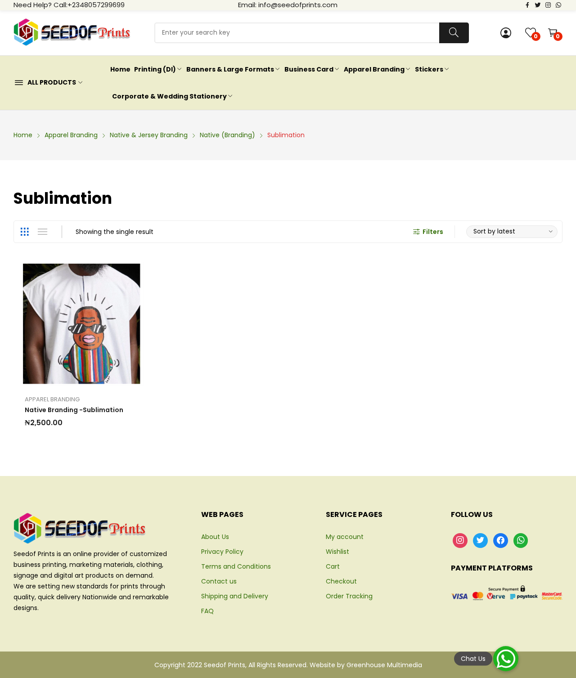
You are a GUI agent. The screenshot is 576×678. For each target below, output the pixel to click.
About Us (215, 536)
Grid (24, 231)
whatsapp (558, 4)
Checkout (341, 581)
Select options (51, 324)
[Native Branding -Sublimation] (82, 324)
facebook (527, 4)
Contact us (219, 581)
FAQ (207, 610)
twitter (538, 4)
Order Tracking (349, 596)
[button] (505, 658)
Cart (333, 566)
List (42, 231)
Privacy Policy (222, 551)
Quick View (112, 324)
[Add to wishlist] (72, 324)
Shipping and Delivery (234, 596)
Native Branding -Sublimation (74, 409)
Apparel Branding (52, 399)
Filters (433, 231)
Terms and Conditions (236, 566)
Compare (92, 324)
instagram (548, 4)
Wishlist (337, 551)
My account (345, 536)
